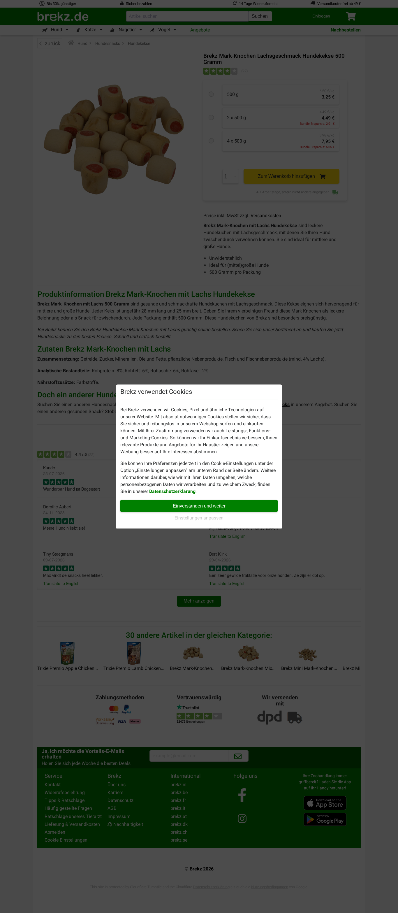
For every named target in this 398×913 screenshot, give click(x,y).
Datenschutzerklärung (172, 491)
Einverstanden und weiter (199, 505)
